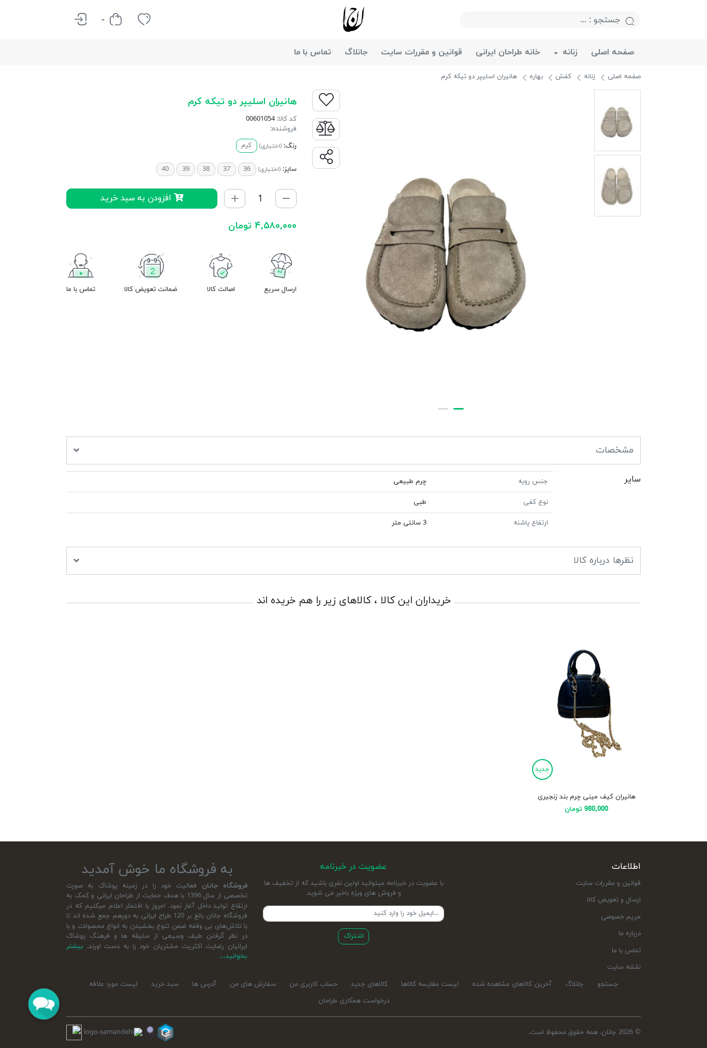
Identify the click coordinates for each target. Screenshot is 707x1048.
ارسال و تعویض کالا (614, 900)
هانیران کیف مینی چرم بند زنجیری (587, 797)
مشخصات (615, 450)
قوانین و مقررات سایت (421, 52)
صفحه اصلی (612, 52)
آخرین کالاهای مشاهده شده (512, 984)
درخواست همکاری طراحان (353, 1001)
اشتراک (354, 936)
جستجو (607, 984)
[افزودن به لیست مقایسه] (326, 129)
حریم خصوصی (621, 917)
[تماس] (81, 268)
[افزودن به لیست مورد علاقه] (326, 100)
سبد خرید (165, 984)
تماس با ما (312, 52)
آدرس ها (204, 984)
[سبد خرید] (112, 19)
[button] (326, 158)
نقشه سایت (624, 967)
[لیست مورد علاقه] (144, 19)
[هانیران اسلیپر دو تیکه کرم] (450, 245)
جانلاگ (356, 52)
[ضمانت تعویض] (151, 268)
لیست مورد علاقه (113, 984)
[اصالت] (221, 268)
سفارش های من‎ (253, 984)
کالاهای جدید (369, 984)
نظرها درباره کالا (603, 560)
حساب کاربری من (313, 984)
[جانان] (353, 19)
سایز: (290, 169)
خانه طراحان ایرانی (508, 52)
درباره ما (629, 933)
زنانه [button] (569, 52)
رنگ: (290, 146)
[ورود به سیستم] (80, 19)
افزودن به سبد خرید (137, 198)
